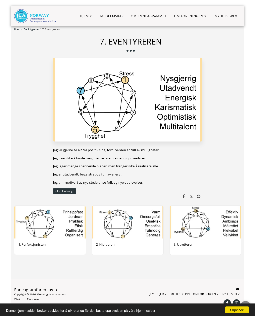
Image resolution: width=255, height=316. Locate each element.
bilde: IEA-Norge (64, 191)
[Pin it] (198, 196)
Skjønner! (237, 309)
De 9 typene (31, 29)
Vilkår (17, 299)
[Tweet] (191, 196)
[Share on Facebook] (183, 196)
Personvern (34, 299)
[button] (86, 16)
